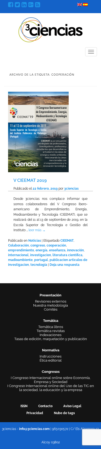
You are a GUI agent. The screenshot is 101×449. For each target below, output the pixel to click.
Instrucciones (50, 356)
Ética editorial (51, 360)
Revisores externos (50, 301)
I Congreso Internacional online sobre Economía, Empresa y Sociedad (50, 380)
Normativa (50, 350)
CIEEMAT (67, 240)
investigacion (40, 255)
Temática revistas (51, 331)
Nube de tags (64, 413)
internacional (18, 255)
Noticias (34, 240)
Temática (50, 321)
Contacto (45, 406)
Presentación (50, 295)
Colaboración (18, 245)
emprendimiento (21, 250)
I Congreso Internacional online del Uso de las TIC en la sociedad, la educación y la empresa (50, 388)
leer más (37, 230)
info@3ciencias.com (34, 429)
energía (41, 250)
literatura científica (67, 255)
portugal (41, 260)
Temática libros (50, 327)
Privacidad (34, 413)
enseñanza (57, 250)
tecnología (38, 265)
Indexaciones (50, 335)
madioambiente (20, 260)
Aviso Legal (72, 406)
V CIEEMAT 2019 (30, 180)
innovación (75, 250)
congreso (37, 245)
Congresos (51, 372)
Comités (50, 309)
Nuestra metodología (50, 305)
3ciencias (71, 188)
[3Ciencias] (50, 29)
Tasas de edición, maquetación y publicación (50, 339)
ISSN (23, 406)
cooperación (56, 245)
